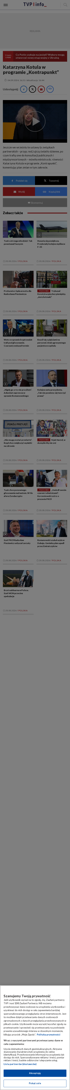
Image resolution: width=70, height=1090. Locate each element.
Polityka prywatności (48, 1034)
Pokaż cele (35, 1083)
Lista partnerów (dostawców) (20, 1064)
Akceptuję (35, 1073)
